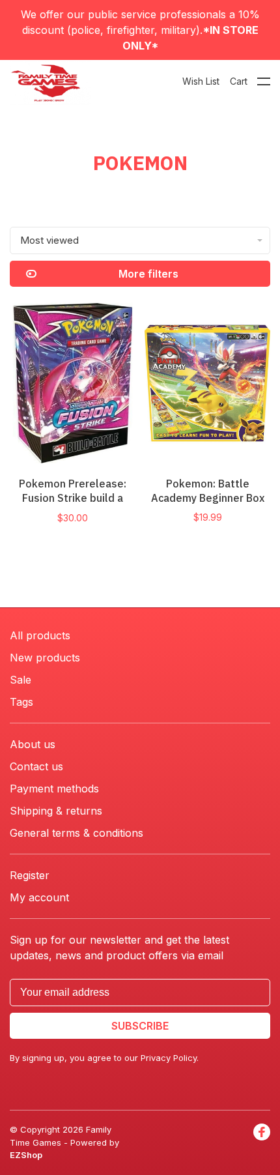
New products (45, 657)
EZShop (26, 1155)
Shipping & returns (56, 810)
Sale (20, 679)
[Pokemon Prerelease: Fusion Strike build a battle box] (72, 385)
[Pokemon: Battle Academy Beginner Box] (207, 385)
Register (29, 875)
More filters (148, 273)
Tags (21, 701)
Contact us (36, 766)
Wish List (200, 81)
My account (39, 897)
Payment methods (54, 788)
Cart (238, 81)
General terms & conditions (76, 832)
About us (32, 744)
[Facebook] (261, 1143)
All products (40, 635)
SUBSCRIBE (140, 1025)
